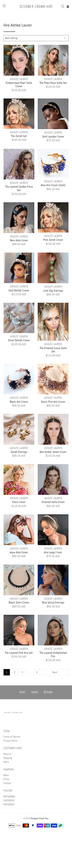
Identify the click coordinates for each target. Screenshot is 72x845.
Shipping (7, 758)
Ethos (6, 779)
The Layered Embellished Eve (53, 654)
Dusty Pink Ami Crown (53, 401)
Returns (7, 754)
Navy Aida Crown (19, 240)
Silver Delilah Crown (19, 340)
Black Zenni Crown (19, 602)
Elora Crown (18, 502)
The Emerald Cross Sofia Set (53, 349)
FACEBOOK (8, 800)
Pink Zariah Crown (53, 239)
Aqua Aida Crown (19, 552)
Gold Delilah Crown (19, 290)
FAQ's (6, 762)
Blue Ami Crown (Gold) (53, 185)
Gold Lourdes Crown (53, 136)
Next (54, 672)
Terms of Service (11, 736)
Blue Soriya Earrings (53, 602)
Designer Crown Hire (39, 818)
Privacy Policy (10, 740)
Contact (7, 783)
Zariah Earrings (19, 451)
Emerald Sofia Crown (53, 502)
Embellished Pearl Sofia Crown (19, 84)
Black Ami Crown (19, 401)
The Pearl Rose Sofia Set (53, 82)
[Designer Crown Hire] (36, 6)
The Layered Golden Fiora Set (19, 188)
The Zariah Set (19, 136)
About (6, 775)
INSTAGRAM (9, 796)
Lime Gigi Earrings (53, 290)
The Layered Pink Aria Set (19, 652)
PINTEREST (9, 804)
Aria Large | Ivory (53, 552)
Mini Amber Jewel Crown (53, 451)
